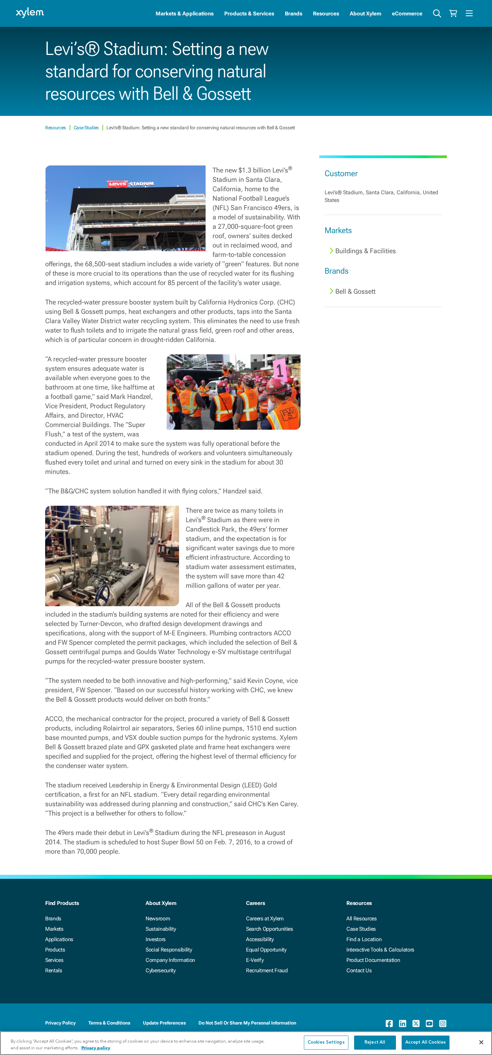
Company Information (170, 960)
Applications (59, 939)
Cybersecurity (161, 970)
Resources (326, 13)
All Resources (361, 918)
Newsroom (158, 918)
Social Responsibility (169, 949)
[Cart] (453, 13)
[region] (246, 1043)
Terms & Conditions (109, 1023)
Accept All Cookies (425, 1042)
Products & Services (249, 13)
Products (55, 949)
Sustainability (161, 929)
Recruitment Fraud (267, 970)
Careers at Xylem (265, 918)
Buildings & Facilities (365, 251)
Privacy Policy (60, 1023)
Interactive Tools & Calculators (380, 949)
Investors (156, 939)
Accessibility (260, 939)
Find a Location (364, 939)
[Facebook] (389, 1023)
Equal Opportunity (266, 949)
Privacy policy (95, 1048)
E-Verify (254, 960)
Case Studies (87, 127)
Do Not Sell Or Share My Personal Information (247, 1023)
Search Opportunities (269, 929)
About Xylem (365, 13)
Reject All (374, 1042)
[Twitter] (416, 1023)
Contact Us (359, 970)
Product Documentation (373, 960)
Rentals (53, 970)
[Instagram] (443, 1023)
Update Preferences (164, 1023)
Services (54, 960)
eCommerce (407, 13)
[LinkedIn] (403, 1023)
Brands (293, 13)
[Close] (481, 1042)
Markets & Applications (185, 13)
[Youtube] (429, 1023)
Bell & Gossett (355, 291)
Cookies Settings (326, 1042)
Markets (54, 929)
